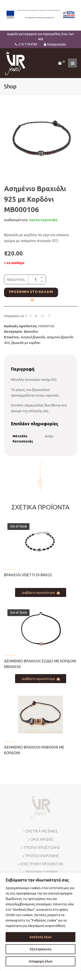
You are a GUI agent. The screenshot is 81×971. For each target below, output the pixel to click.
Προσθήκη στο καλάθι (31, 292)
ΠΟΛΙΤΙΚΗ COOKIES (42, 872)
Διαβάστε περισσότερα (38, 592)
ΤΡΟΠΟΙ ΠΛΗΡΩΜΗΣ (42, 856)
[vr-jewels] (15, 63)
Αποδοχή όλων (40, 937)
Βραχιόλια (31, 331)
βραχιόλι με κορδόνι (25, 343)
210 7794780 (27, 44)
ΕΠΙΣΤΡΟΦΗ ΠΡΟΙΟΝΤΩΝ (41, 864)
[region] (40, 921)
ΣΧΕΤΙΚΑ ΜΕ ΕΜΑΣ (42, 831)
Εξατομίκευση (40, 949)
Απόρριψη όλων (40, 961)
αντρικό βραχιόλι (32, 337)
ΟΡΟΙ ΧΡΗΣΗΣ (41, 839)
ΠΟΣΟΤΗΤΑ (16, 280)
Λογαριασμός (56, 44)
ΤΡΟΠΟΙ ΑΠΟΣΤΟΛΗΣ (42, 847)
